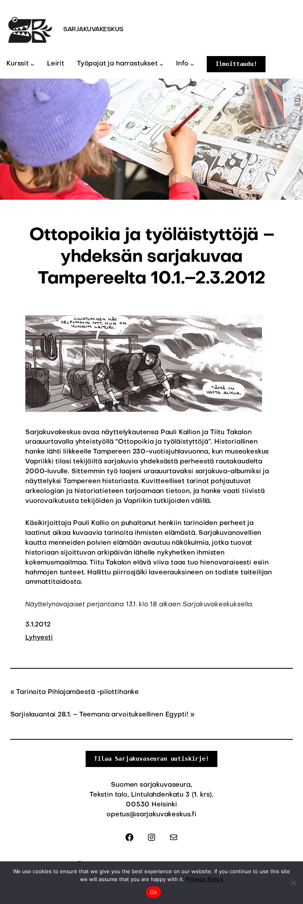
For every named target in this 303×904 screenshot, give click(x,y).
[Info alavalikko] (192, 64)
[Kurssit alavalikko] (32, 64)
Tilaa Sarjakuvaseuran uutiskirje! (151, 758)
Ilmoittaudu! (236, 63)
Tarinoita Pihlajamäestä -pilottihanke (77, 692)
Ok (153, 892)
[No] (293, 883)
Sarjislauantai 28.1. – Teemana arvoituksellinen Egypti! (99, 715)
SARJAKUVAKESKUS (93, 29)
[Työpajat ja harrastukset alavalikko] (161, 64)
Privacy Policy (204, 879)
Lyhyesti (39, 638)
